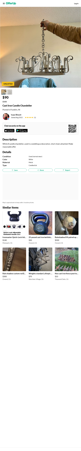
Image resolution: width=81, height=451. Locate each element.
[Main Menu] (4, 3)
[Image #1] (3, 92)
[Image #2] (9, 92)
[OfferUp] (11, 3)
